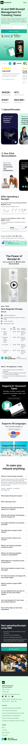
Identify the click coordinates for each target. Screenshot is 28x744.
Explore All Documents (14, 398)
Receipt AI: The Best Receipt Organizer (10, 718)
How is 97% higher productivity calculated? (11, 608)
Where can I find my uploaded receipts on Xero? (11, 546)
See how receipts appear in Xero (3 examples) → (13, 238)
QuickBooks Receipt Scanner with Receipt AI (11, 708)
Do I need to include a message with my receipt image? (13, 576)
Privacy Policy (14, 701)
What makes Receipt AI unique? (12, 496)
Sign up (8, 689)
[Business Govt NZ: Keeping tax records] (8, 490)
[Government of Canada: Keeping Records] (11, 488)
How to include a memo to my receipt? (11, 538)
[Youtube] (12, 696)
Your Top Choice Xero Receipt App (9, 710)
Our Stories (4, 730)
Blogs (3, 727)
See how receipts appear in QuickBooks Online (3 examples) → (13, 222)
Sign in (25, 2)
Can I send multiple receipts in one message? (12, 569)
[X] (10, 696)
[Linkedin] (6, 696)
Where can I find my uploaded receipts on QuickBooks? (11, 554)
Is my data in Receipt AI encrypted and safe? (12, 523)
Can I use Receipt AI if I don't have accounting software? (12, 601)
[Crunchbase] (3, 696)
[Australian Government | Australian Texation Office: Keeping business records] (18, 488)
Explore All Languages (14, 429)
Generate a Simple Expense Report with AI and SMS (13, 713)
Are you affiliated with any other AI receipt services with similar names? (12, 592)
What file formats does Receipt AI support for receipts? (12, 508)
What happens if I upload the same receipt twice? (12, 561)
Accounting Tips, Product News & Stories (11, 694)
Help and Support (6, 732)
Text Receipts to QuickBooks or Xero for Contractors (13, 720)
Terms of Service (5, 701)
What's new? (6, 691)
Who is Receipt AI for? (8, 502)
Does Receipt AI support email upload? (11, 531)
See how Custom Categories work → (10, 206)
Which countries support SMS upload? (11, 584)
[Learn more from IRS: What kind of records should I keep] (4, 488)
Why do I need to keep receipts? (12, 476)
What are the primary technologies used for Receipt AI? (13, 516)
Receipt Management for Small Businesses (11, 715)
